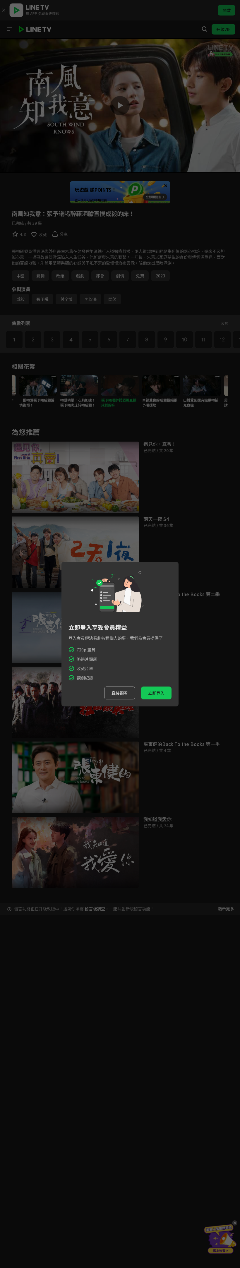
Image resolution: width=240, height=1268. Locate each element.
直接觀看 (120, 693)
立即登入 (156, 693)
